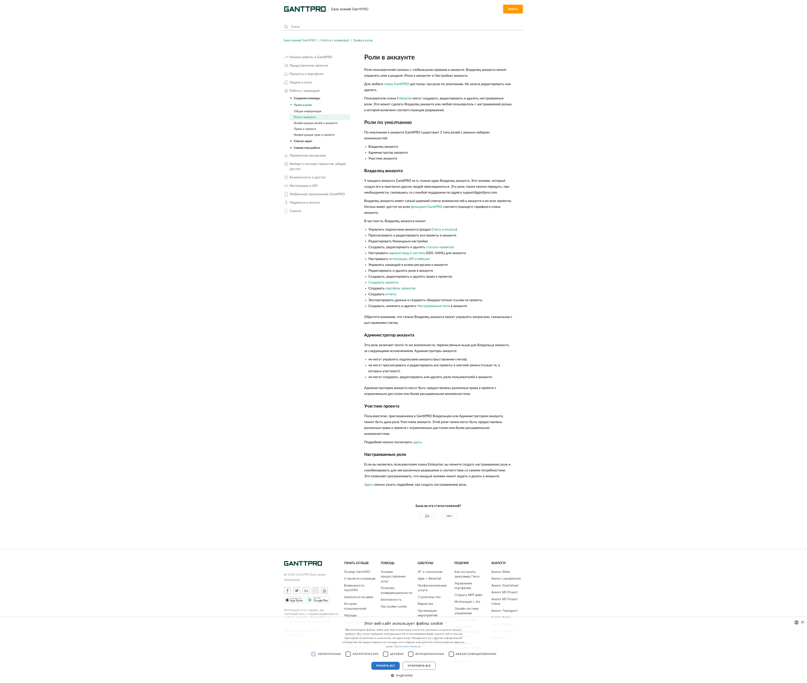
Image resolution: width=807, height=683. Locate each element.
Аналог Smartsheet (505, 585)
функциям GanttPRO (427, 206)
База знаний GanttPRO (300, 40)
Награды (350, 615)
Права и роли (363, 40)
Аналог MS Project (504, 592)
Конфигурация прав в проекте (314, 134)
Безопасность (391, 599)
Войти (513, 9)
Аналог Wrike (500, 572)
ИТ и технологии (430, 572)
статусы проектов (440, 247)
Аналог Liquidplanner (506, 578)
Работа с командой (335, 40)
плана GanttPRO (396, 84)
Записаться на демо (358, 597)
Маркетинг (426, 603)
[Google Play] (318, 599)
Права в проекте (305, 129)
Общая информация (307, 111)
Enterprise (404, 98)
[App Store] (294, 599)
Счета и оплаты (444, 229)
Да (427, 516)
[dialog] (403, 650)
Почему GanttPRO (357, 572)
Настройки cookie (394, 606)
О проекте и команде (360, 578)
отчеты (391, 294)
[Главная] (303, 565)
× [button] (802, 622)
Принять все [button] (385, 665)
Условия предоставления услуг (393, 576)
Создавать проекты (383, 282)
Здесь (368, 484)
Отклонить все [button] (419, 665)
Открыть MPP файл (468, 595)
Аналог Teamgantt (504, 610)
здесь (417, 442)
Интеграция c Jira (467, 601)
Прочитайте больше (407, 646)
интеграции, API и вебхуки (409, 259)
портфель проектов (400, 288)
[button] (403, 675)
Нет (449, 516)
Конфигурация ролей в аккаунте (316, 123)
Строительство (429, 597)
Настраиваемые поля (433, 306)
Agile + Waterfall (429, 578)
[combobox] (796, 622)
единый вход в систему (407, 253)
